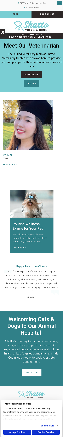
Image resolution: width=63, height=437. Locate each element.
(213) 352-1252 (32, 7)
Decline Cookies (46, 432)
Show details (47, 425)
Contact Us (31, 373)
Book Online (47, 14)
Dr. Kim (7, 155)
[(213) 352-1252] (31, 83)
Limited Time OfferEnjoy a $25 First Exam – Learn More (30, 36)
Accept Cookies (17, 432)
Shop (16, 14)
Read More (9, 165)
